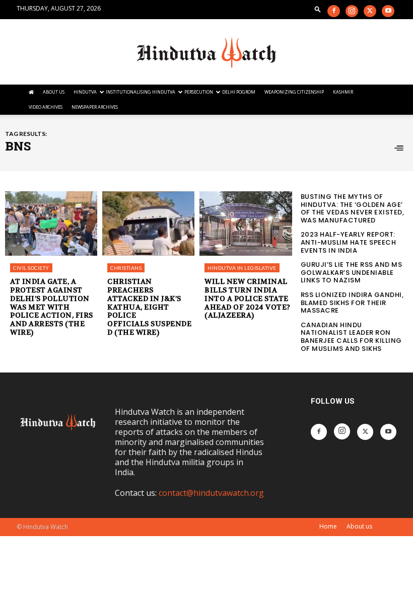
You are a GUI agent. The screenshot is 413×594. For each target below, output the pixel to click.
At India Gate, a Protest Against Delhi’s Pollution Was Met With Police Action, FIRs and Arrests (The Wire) (51, 307)
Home (328, 526)
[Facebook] (333, 11)
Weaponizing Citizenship (294, 92)
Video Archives (45, 107)
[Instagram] (352, 11)
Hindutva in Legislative (242, 268)
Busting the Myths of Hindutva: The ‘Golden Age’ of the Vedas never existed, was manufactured (352, 208)
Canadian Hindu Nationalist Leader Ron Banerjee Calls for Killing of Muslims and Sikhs (351, 336)
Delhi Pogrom (238, 92)
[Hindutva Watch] (206, 52)
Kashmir (343, 92)
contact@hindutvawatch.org (211, 492)
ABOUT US (53, 92)
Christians (126, 268)
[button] (317, 9)
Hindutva (85, 92)
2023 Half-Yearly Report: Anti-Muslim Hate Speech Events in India (348, 242)
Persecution (198, 92)
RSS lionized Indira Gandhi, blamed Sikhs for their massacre (352, 302)
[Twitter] (370, 11)
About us (359, 526)
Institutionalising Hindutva (140, 92)
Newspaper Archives (95, 107)
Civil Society (31, 268)
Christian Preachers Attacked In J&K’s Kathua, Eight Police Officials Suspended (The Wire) (149, 307)
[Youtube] (388, 11)
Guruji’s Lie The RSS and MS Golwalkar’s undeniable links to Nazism (351, 272)
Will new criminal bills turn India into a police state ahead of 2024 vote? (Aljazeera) (247, 298)
